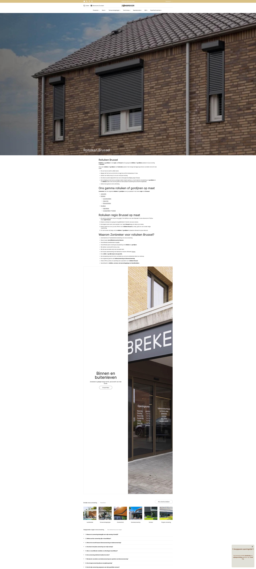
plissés (114, 210)
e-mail (119, 218)
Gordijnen (103, 206)
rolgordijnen (106, 208)
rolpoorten (105, 201)
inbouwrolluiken (107, 203)
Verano (133, 251)
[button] (86, 5)
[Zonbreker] (128, 6)
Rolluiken (103, 196)
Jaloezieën (103, 194)
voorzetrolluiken (107, 198)
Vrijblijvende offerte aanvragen (128, 1)
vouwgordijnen (106, 210)
